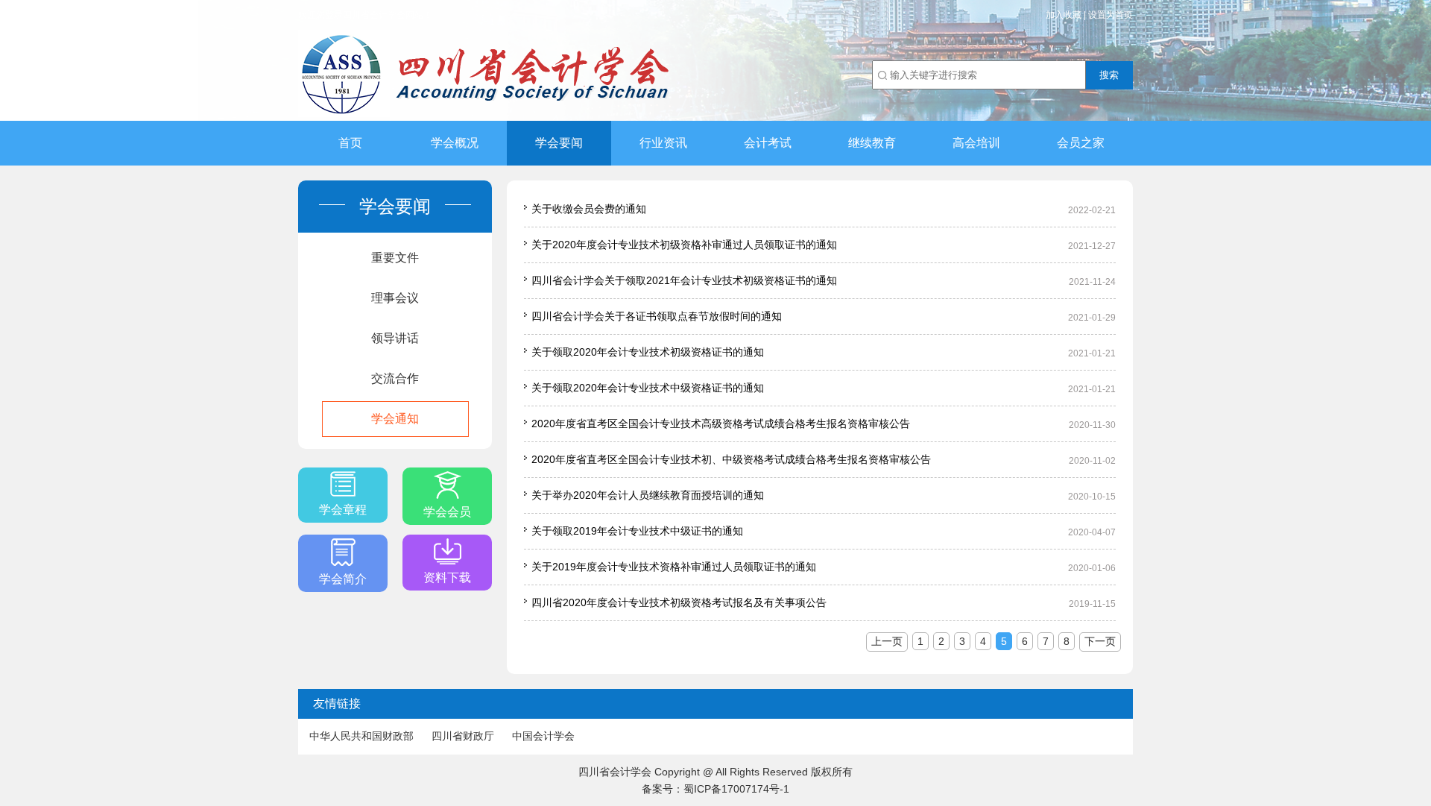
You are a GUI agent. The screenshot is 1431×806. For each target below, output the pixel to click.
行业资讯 (663, 142)
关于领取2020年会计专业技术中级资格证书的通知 (647, 388)
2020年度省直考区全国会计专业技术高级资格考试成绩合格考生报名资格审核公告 (720, 423)
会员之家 (1081, 142)
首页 (350, 142)
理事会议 (395, 298)
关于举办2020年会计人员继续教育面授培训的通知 (647, 495)
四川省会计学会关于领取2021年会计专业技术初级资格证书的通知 (684, 280)
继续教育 (872, 142)
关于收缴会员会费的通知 (588, 209)
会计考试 (768, 142)
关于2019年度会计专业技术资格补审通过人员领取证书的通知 (673, 567)
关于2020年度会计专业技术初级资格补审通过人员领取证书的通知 (684, 245)
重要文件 (395, 257)
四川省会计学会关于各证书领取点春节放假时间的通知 (656, 316)
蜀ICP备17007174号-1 (736, 789)
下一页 (1100, 641)
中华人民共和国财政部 (361, 736)
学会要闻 (559, 142)
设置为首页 (1110, 15)
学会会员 (447, 512)
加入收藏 (1063, 15)
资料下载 (447, 577)
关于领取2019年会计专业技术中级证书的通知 (637, 531)
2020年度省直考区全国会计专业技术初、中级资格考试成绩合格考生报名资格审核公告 (731, 459)
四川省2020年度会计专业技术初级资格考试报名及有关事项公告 (679, 602)
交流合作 (395, 378)
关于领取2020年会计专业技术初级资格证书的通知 (647, 352)
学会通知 (395, 418)
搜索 (1109, 75)
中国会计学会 (543, 736)
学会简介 (343, 579)
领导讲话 (395, 338)
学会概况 (454, 142)
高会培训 (976, 142)
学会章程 (343, 509)
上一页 (887, 641)
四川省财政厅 (463, 736)
